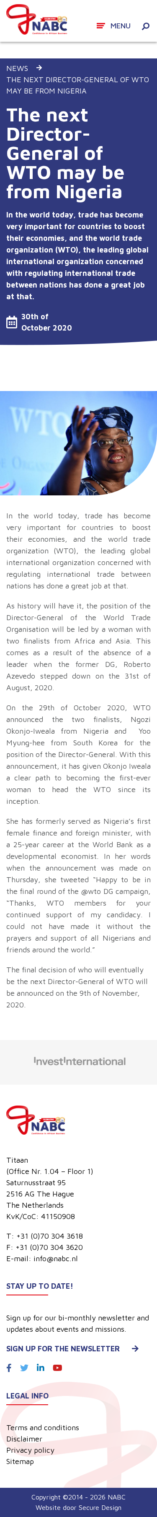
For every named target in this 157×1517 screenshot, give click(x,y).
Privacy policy (30, 1450)
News (17, 68)
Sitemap (20, 1461)
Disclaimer (24, 1438)
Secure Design (100, 1507)
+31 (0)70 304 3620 (49, 1247)
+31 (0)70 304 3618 (49, 1236)
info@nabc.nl (55, 1258)
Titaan (17, 1160)
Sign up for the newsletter (63, 1348)
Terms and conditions (42, 1427)
